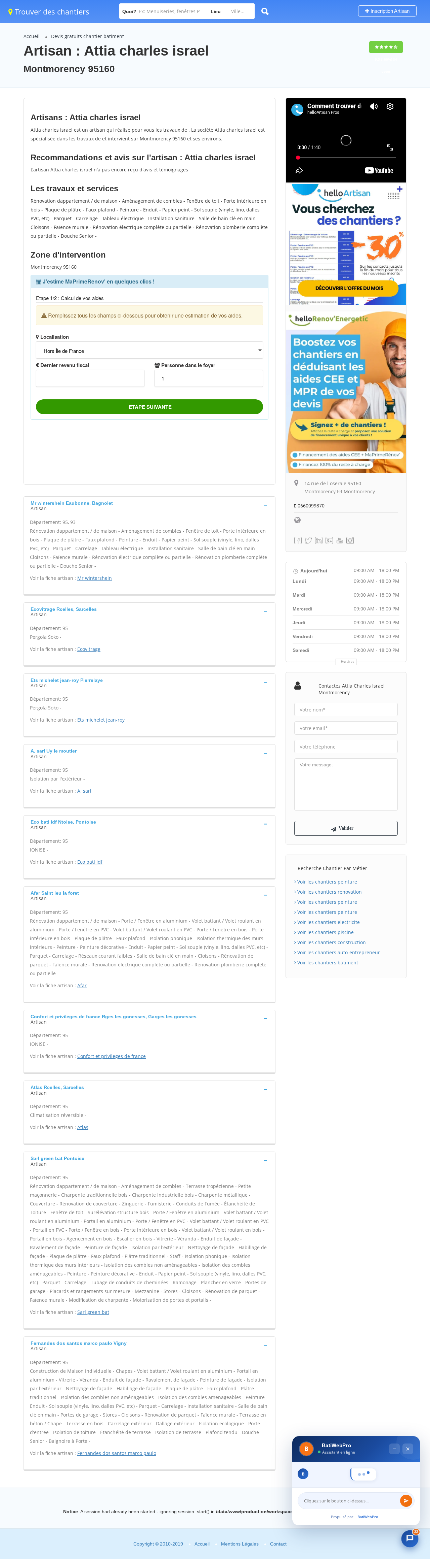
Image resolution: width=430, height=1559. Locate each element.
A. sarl (84, 791)
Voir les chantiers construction (331, 942)
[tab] (149, 505)
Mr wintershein (94, 578)
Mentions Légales (240, 1544)
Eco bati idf (89, 862)
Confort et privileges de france (111, 1056)
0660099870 (310, 505)
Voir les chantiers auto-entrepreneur (338, 952)
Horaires (348, 661)
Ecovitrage (88, 649)
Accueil (32, 36)
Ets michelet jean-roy (101, 720)
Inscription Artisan (389, 11)
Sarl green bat (93, 1312)
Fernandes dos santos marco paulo (116, 1453)
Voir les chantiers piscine (325, 932)
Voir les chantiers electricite (328, 922)
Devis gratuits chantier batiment (87, 36)
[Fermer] (407, 1434)
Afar (82, 985)
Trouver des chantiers (51, 11)
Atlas (82, 1127)
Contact (278, 1544)
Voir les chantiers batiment (327, 962)
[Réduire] (394, 1434)
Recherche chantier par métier (332, 868)
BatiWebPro (367, 1516)
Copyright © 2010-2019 (158, 1544)
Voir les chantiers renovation (329, 892)
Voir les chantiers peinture (326, 881)
